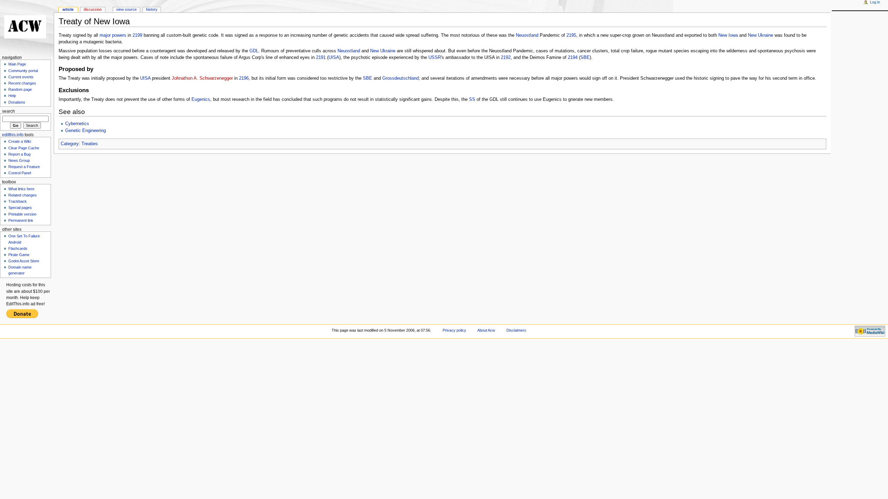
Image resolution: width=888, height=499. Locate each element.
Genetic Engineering (85, 130)
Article (68, 9)
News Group (19, 160)
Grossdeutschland (400, 78)
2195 (571, 35)
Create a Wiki (19, 141)
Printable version (22, 214)
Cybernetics (77, 123)
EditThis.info (13, 135)
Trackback (17, 201)
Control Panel (19, 173)
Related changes (22, 195)
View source (126, 9)
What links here (21, 189)
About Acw (486, 330)
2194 (573, 57)
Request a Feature (24, 167)
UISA (333, 57)
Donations (16, 102)
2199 (137, 35)
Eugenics (200, 99)
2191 (321, 57)
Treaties (90, 143)
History (151, 9)
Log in (875, 2)
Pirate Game (18, 255)
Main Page (17, 64)
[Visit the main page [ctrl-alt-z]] (27, 27)
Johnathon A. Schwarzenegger (202, 78)
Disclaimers (516, 330)
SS (472, 99)
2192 (506, 57)
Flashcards (17, 248)
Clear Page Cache (23, 148)
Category (70, 143)
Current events (21, 77)
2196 (244, 78)
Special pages (20, 207)
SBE (585, 57)
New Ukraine (760, 35)
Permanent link (20, 220)
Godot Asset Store (23, 261)
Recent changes (22, 83)
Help (12, 96)
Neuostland (527, 35)
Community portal (23, 71)
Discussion (93, 9)
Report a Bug (19, 154)
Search (8, 111)
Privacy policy (454, 330)
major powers (113, 35)
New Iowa (728, 35)
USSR (434, 57)
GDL (253, 51)
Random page (20, 89)
